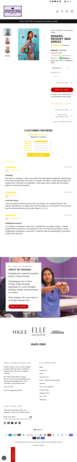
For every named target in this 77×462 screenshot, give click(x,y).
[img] (10, 167)
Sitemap (42, 383)
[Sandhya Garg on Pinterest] (19, 423)
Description (62, 110)
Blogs (41, 367)
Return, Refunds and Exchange (50, 380)
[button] (56, 45)
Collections (59, 30)
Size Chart (43, 396)
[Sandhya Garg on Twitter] (16, 423)
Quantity (56, 72)
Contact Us (43, 370)
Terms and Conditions (47, 386)
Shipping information (62, 116)
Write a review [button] (38, 155)
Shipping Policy (45, 393)
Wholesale (43, 399)
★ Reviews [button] (13, 454)
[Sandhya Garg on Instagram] (5, 423)
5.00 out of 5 (44, 135)
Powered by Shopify (38, 445)
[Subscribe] (30, 417)
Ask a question (62, 121)
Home (53, 30)
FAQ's (42, 373)
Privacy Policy (44, 390)
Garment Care (44, 377)
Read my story (18, 306)
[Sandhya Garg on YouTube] (12, 423)
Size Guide (62, 82)
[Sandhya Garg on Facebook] (8, 423)
